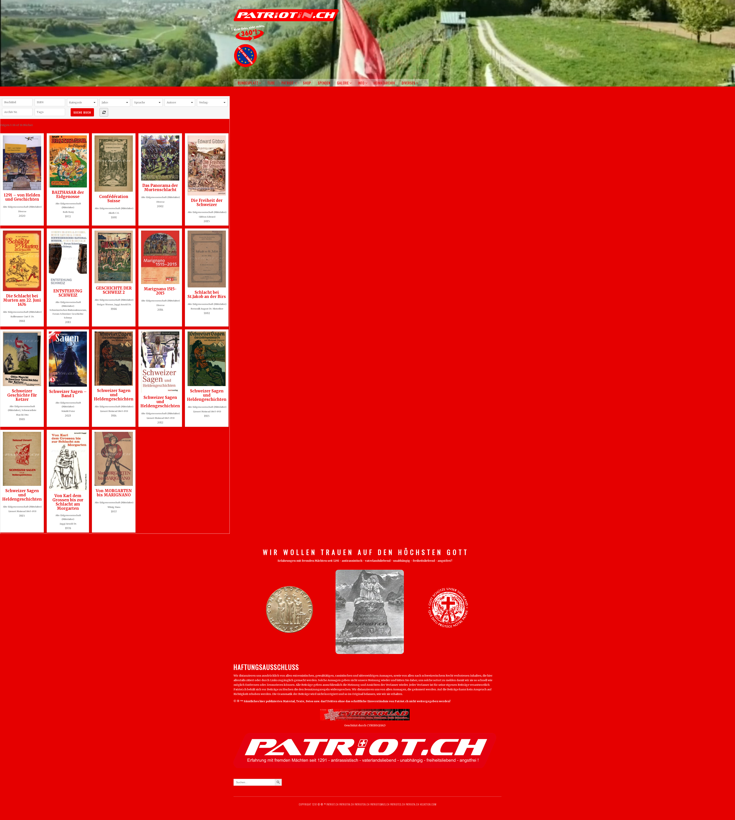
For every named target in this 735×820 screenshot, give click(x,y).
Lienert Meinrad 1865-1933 (114, 411)
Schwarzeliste (29, 410)
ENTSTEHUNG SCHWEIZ (67, 293)
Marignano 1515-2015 (160, 290)
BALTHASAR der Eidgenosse (68, 194)
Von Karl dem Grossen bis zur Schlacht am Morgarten (67, 502)
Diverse (22, 211)
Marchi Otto (22, 414)
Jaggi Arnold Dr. (68, 523)
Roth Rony (68, 212)
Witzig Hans (114, 507)
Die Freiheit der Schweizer (207, 202)
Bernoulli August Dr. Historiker (207, 308)
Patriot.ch (333, 804)
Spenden (324, 82)
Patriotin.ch (346, 804)
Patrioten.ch (362, 804)
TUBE (271, 82)
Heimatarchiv (384, 82)
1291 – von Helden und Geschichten (22, 197)
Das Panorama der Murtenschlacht (160, 187)
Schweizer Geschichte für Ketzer (22, 395)
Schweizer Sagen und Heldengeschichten (113, 394)
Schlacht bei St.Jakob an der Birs (207, 294)
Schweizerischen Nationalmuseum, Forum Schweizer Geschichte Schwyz (68, 314)
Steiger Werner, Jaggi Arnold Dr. (114, 304)
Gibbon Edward (207, 216)
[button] (426, 82)
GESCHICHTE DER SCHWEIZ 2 (114, 290)
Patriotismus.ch (380, 804)
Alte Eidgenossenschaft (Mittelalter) (22, 206)
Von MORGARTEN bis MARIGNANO (114, 492)
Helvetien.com (427, 804)
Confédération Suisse (113, 198)
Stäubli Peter (68, 411)
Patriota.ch (412, 804)
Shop (307, 82)
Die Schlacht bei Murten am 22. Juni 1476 (22, 300)
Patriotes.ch (397, 804)
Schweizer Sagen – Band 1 (68, 393)
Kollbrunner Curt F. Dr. (22, 316)
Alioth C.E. (114, 213)
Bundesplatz (248, 82)
